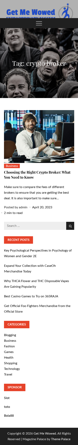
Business (12, 166)
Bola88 (9, 415)
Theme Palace (60, 439)
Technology (12, 368)
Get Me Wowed (45, 433)
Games (9, 352)
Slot (7, 398)
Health (8, 357)
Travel (8, 374)
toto (7, 406)
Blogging (10, 335)
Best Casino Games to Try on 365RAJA (31, 296)
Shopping (10, 363)
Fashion (9, 346)
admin (23, 207)
